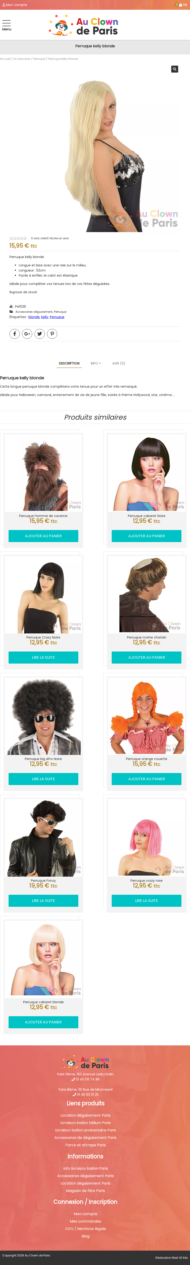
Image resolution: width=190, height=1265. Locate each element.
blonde (34, 317)
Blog (85, 1236)
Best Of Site (180, 1258)
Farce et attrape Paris (85, 1145)
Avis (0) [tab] (118, 363)
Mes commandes (85, 1221)
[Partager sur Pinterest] (52, 334)
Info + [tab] (96, 363)
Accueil (5, 59)
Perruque (39, 59)
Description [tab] (69, 363)
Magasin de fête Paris (85, 1190)
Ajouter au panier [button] (43, 536)
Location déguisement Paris (85, 1115)
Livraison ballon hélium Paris (85, 1122)
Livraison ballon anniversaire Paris (85, 1130)
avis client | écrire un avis (50, 238)
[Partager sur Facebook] (15, 334)
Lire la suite (43, 657)
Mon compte (85, 1214)
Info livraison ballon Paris (85, 1168)
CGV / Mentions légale (85, 1228)
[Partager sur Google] (27, 334)
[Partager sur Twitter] (40, 334)
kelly (44, 317)
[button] (174, 69)
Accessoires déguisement (34, 312)
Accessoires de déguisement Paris (85, 1137)
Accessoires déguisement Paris (85, 1176)
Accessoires (21, 59)
